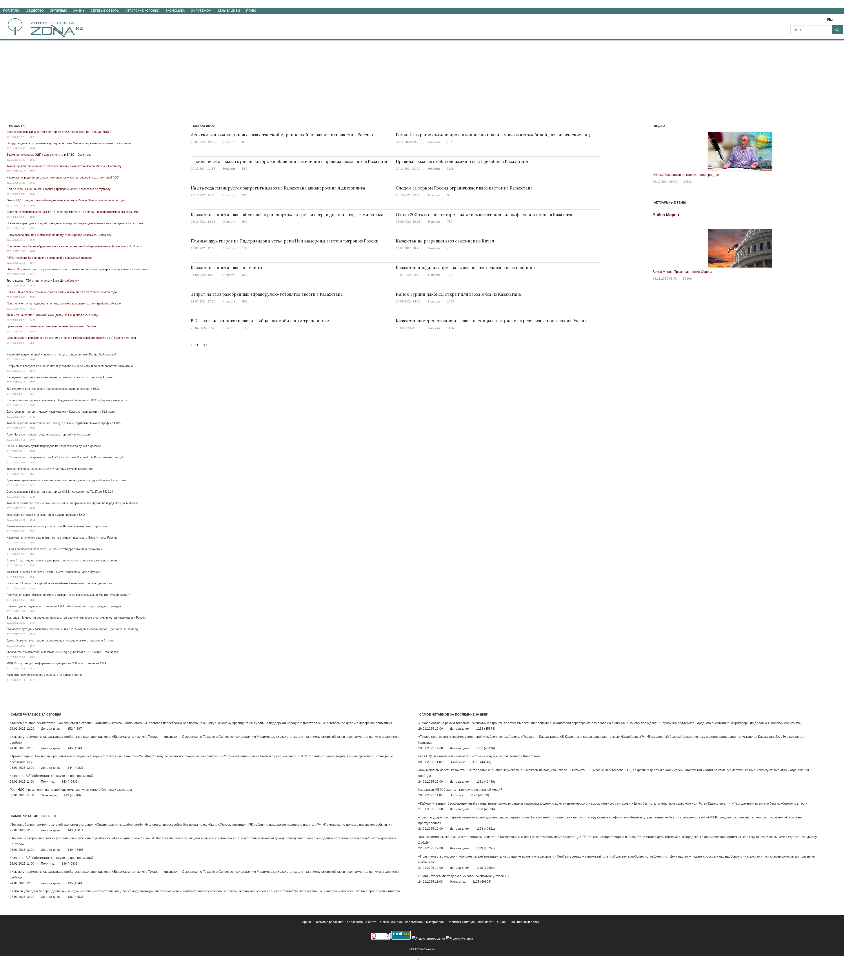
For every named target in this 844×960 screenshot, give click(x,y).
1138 (450, 168)
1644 (32, 251)
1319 (32, 394)
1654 (32, 508)
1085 (450, 301)
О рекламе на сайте (361, 922)
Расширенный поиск (524, 922)
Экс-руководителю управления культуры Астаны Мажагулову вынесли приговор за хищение (69, 143)
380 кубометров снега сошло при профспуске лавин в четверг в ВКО (53, 388)
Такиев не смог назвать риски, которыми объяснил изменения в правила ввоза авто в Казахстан (290, 161)
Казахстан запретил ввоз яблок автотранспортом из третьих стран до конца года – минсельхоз (289, 214)
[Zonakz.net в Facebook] (800, 21)
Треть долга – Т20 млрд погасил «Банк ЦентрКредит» (43, 280)
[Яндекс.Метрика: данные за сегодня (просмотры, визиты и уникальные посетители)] (459, 938)
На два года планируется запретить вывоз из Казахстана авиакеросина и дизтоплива (278, 188)
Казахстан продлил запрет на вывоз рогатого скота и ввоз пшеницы (465, 267)
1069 (245, 248)
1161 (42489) (485, 781)
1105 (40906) (482, 881)
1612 (32, 274)
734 (449, 275)
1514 (32, 371)
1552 (32, 474)
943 (449, 195)
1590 (32, 159)
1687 (32, 262)
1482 (32, 416)
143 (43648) (72, 795)
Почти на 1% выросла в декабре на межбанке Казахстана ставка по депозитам (59, 583)
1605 (32, 611)
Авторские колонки (142, 10)
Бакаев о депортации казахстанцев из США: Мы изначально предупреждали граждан (64, 606)
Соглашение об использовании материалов (412, 922)
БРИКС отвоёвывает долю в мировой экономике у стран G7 (463, 876)
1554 (32, 645)
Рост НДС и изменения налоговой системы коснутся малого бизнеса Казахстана (71, 789)
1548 (32, 343)
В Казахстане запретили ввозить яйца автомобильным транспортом (261, 320)
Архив (306, 922)
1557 (32, 205)
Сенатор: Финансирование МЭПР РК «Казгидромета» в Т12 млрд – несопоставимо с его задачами (72, 211)
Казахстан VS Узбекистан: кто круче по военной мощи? (51, 776)
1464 (32, 622)
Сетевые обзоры (105, 10)
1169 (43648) (482, 762)
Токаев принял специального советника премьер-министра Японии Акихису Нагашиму (64, 166)
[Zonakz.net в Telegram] (812, 21)
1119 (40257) (485, 848)
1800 (32, 182)
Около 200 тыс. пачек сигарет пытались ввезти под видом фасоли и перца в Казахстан (485, 214)
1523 (32, 171)
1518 (32, 519)
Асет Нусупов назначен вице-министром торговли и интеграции (49, 434)
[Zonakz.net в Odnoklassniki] (818, 21)
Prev (658, 146)
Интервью (58, 10)
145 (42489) (76, 748)
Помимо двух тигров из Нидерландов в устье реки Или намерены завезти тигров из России (284, 241)
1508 (32, 600)
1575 (32, 137)
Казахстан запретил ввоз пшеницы (226, 267)
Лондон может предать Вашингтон (679, 175)
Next (822, 146)
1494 (32, 439)
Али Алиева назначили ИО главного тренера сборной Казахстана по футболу (59, 189)
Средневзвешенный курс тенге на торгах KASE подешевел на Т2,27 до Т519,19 (60, 491)
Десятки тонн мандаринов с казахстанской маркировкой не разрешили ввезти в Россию (282, 134)
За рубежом (201, 10)
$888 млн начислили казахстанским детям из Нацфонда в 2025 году (52, 315)
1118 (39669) (485, 867)
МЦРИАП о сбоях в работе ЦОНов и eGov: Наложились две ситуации (53, 572)
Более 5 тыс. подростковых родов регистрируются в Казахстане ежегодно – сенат (62, 560)
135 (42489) (76, 883)
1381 (32, 588)
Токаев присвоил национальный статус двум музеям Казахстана (50, 468)
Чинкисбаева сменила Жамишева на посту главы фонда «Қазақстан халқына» (59, 235)
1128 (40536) (485, 809)
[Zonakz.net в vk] (824, 21)
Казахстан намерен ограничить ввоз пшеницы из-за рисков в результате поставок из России (491, 320)
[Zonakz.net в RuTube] (831, 21)
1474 (32, 320)
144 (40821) (76, 767)
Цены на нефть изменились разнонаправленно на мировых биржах (51, 326)
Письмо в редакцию (329, 922)
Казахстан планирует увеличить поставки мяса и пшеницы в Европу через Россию (62, 537)
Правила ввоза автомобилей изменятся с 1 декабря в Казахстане (462, 161)
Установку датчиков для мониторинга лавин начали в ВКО (46, 514)
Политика (11, 10)
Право (251, 10)
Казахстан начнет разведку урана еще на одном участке (44, 674)
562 (244, 221)
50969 (687, 278)
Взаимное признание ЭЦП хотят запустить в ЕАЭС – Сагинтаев (49, 154)
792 (449, 248)
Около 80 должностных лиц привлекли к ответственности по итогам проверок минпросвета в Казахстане (77, 269)
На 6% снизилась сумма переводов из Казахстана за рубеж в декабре (54, 446)
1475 (32, 485)
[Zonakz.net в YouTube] (806, 21)
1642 (32, 148)
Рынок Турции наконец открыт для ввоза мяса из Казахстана (458, 294)
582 (244, 168)
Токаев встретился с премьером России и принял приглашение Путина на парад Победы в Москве (72, 503)
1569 (32, 428)
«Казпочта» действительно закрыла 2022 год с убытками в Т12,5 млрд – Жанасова (62, 652)
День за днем (229, 10)
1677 (32, 668)
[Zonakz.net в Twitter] (793, 21)
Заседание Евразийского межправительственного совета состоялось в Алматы (60, 377)
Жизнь (78, 10)
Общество (35, 10)
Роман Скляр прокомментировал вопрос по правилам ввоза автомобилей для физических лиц (493, 134)
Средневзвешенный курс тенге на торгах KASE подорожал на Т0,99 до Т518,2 (59, 131)
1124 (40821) (485, 828)
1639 (32, 308)
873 (244, 142)
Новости (229, 142)
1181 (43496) (485, 748)
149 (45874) (76, 830)
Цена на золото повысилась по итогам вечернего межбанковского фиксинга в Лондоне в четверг (71, 337)
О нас (501, 922)
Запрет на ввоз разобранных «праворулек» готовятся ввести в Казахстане (267, 294)
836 (244, 275)
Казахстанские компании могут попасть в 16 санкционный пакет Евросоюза (57, 526)
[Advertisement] (422, 73)
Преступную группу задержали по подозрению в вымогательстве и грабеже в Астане (64, 303)
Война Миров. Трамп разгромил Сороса (682, 271)
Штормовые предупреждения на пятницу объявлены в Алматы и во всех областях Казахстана (70, 366)
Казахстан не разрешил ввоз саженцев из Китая (445, 241)
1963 (245, 328)
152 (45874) (76, 728)
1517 (32, 634)
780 (449, 221)
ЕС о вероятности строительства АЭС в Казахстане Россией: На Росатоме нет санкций (65, 457)
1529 (32, 531)
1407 (32, 657)
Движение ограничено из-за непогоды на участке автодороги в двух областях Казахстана (66, 480)
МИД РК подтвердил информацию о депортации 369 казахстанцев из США (57, 663)
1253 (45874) (485, 728)
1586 (32, 554)
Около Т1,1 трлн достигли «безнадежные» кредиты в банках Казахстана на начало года (66, 200)
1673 (32, 285)
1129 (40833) (479, 795)
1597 (32, 194)
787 (449, 142)
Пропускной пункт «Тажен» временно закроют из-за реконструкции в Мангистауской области (68, 594)
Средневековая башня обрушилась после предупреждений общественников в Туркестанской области (74, 246)
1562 (32, 542)
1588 (32, 405)
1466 (450, 328)
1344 (32, 496)
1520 (32, 382)
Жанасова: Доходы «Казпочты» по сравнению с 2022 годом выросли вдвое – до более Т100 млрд (72, 629)
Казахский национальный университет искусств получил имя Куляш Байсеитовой (61, 354)
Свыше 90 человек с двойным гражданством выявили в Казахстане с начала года (62, 292)
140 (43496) (76, 849)
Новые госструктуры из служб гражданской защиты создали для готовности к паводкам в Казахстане (75, 223)
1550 (32, 462)
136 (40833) (70, 863)
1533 (32, 228)
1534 (32, 565)
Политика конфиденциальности (470, 922)
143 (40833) (70, 781)
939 (244, 195)
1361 (32, 451)
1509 (32, 331)
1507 (32, 577)
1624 (32, 240)
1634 (32, 217)
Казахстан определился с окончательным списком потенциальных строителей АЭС (63, 177)
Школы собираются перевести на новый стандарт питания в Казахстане (55, 549)
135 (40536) (76, 896)
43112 (688, 181)
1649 (32, 359)
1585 (32, 297)
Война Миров (666, 215)
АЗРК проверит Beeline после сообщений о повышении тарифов (49, 257)
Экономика (175, 10)
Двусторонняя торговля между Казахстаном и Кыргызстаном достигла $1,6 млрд (61, 411)
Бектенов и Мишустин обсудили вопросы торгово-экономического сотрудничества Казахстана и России (76, 617)
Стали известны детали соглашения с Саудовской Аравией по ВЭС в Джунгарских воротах (68, 400)
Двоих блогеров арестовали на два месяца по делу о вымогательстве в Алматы (60, 640)
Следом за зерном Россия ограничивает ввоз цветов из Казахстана (464, 188)
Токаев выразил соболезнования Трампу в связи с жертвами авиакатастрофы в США (64, 423)
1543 (32, 680)
